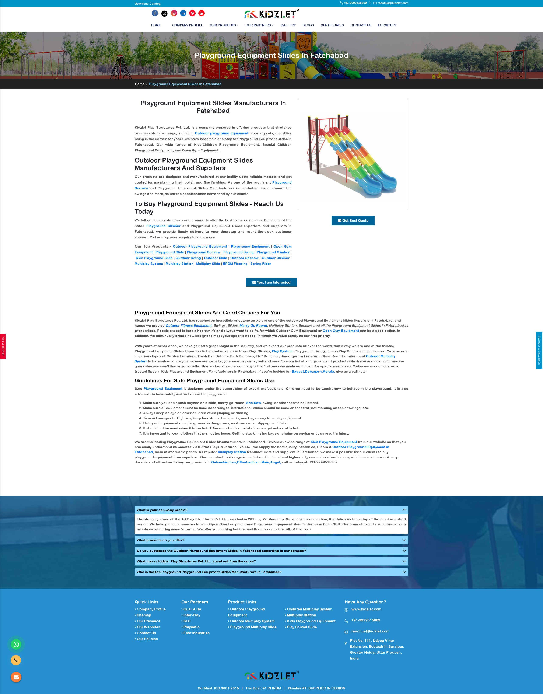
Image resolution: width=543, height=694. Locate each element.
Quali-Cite (192, 609)
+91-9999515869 (355, 2)
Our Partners (259, 25)
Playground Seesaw (203, 252)
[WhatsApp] (16, 644)
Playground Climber (163, 226)
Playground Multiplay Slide (253, 627)
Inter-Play (191, 615)
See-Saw (253, 403)
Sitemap (143, 615)
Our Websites (148, 627)
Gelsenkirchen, (224, 462)
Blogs (308, 25)
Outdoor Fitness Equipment (188, 325)
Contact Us (361, 25)
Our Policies (147, 639)
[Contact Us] (16, 658)
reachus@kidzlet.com (393, 2)
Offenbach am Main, (253, 462)
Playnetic (191, 627)
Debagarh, (314, 371)
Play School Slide (301, 627)
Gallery (288, 25)
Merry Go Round (253, 325)
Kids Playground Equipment (334, 442)
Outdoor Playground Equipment (200, 246)
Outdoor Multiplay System (252, 621)
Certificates (332, 25)
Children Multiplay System (309, 609)
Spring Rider (260, 263)
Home (156, 25)
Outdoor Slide (215, 258)
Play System (282, 351)
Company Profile (187, 25)
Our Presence (148, 621)
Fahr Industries (196, 633)
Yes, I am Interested (273, 282)
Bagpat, (298, 371)
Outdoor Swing (188, 258)
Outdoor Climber (276, 258)
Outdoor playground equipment (221, 133)
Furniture (387, 25)
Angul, (275, 462)
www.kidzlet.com (366, 609)
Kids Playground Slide (154, 258)
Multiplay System (149, 263)
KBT (187, 621)
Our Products (223, 25)
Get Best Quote (354, 220)
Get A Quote (2, 346)
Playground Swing (238, 252)
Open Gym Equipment (341, 330)
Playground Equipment (250, 246)
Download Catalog (148, 3)
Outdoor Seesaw (244, 258)
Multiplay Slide (208, 263)
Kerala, (329, 371)
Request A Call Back (539, 350)
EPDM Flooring (235, 263)
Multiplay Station (179, 263)
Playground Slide (169, 252)
